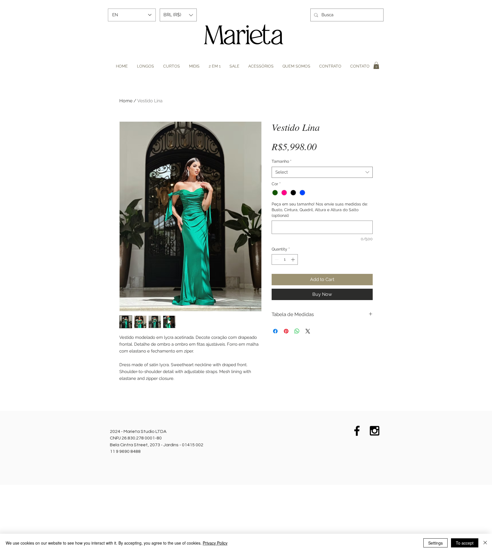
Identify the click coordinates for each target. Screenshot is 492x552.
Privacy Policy (215, 543)
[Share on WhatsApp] (297, 331)
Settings (435, 543)
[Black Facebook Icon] (357, 430)
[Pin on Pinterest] (286, 331)
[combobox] (322, 172)
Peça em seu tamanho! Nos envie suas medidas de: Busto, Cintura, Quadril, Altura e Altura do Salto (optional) (320, 209)
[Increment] (293, 259)
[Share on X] (307, 331)
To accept (464, 543)
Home (125, 100)
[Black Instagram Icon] (374, 430)
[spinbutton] (285, 259)
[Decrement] (276, 259)
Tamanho (282, 161)
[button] (178, 15)
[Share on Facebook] (275, 331)
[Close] (485, 542)
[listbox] (178, 15)
